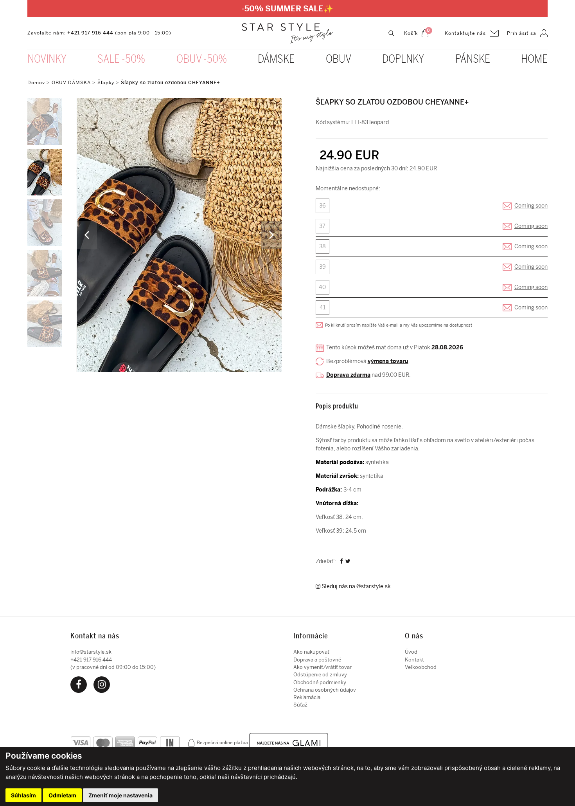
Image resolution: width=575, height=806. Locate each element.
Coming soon (531, 205)
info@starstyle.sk (90, 652)
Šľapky (105, 82)
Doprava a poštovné (317, 660)
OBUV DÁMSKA (72, 82)
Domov (36, 82)
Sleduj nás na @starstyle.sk (355, 586)
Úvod (411, 652)
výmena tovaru (388, 361)
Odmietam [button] (62, 795)
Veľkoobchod (421, 667)
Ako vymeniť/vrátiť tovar (322, 667)
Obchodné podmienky (319, 682)
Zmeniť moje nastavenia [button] (120, 795)
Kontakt (414, 660)
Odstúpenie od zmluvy (320, 675)
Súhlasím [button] (23, 795)
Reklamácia (306, 697)
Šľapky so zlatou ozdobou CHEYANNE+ (170, 82)
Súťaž (300, 705)
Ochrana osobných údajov (324, 690)
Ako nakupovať (311, 652)
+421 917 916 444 (90, 33)
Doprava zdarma (348, 375)
